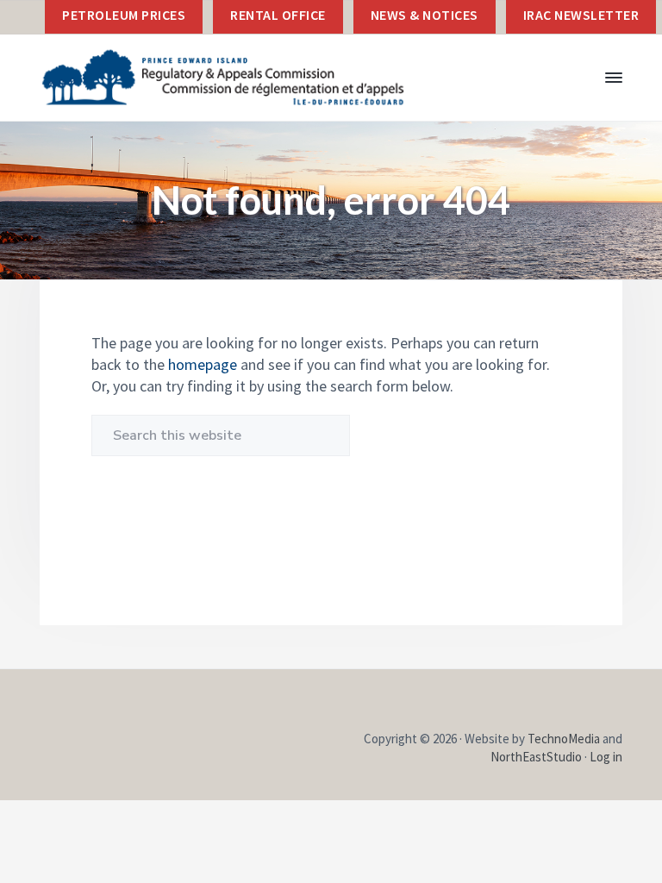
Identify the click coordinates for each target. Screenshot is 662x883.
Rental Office (278, 14)
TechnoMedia (564, 738)
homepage (202, 364)
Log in (606, 756)
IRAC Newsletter (581, 14)
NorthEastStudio (536, 756)
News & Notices (424, 14)
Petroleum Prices (123, 14)
